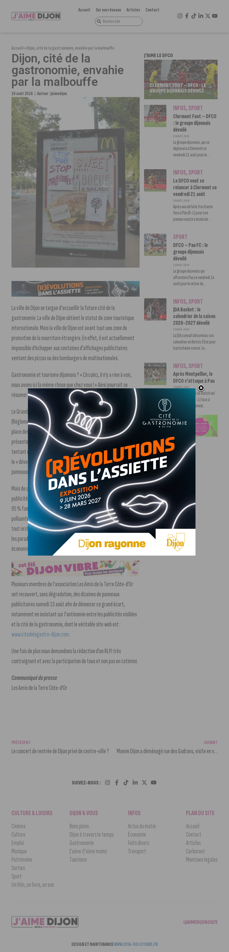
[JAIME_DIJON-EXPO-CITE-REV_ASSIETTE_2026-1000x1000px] (111, 554)
